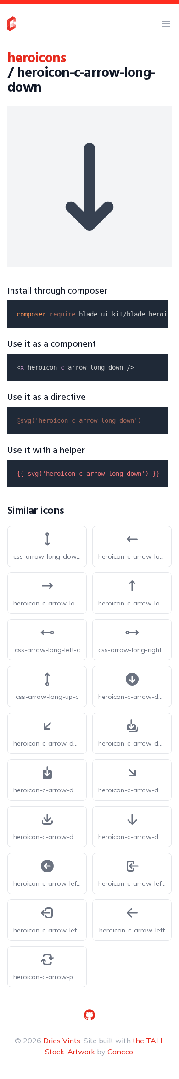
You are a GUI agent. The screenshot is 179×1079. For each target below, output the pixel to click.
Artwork (81, 1051)
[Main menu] (166, 24)
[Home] (11, 23)
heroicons (36, 59)
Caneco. (120, 1051)
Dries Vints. (62, 1040)
